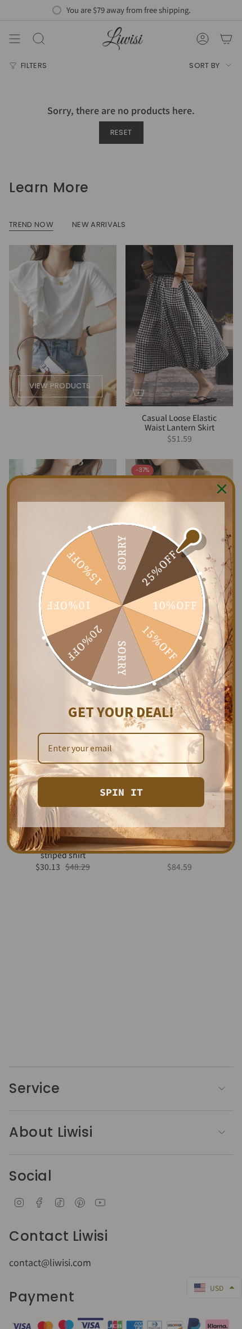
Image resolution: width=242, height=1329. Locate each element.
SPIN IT (121, 792)
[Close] (221, 488)
